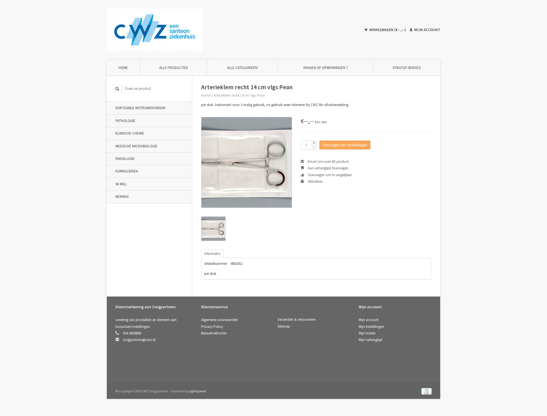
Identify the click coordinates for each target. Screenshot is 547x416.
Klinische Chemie (129, 133)
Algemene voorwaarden (219, 319)
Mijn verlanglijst (370, 339)
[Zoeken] (117, 89)
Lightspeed (197, 391)
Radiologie (125, 158)
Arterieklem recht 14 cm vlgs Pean (239, 95)
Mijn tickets (367, 333)
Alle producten (173, 67)
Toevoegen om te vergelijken (329, 175)
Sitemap (283, 326)
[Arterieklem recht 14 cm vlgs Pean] (246, 162)
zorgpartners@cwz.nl (139, 339)
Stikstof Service (407, 67)
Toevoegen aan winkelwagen (345, 145)
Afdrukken (315, 181)
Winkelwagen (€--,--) (387, 29)
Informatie (212, 253)
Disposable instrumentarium (140, 107)
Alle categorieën (242, 67)
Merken (121, 196)
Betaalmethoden (214, 333)
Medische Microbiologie (136, 146)
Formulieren (126, 171)
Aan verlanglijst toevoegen (327, 168)
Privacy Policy (212, 326)
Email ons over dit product (328, 161)
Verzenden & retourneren (296, 319)
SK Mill (121, 184)
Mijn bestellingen (371, 326)
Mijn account (426, 29)
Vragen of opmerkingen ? (325, 67)
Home (123, 67)
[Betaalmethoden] (426, 391)
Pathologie (125, 120)
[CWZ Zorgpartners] (155, 29)
